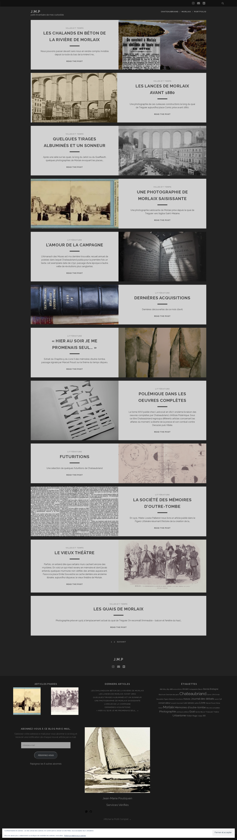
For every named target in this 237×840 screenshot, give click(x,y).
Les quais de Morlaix (118, 609)
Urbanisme (179, 715)
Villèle (200, 716)
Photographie (167, 711)
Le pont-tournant (177, 703)
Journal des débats (202, 698)
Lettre (196, 703)
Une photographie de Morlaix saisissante (117, 701)
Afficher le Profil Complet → (117, 819)
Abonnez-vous (46, 755)
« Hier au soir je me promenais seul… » (117, 711)
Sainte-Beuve (200, 712)
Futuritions (74, 456)
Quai (192, 711)
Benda (206, 689)
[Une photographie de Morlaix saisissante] (27, 701)
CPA (213, 694)
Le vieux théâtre (74, 552)
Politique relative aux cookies (75, 836)
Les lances (189, 703)
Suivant (121, 642)
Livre (202, 702)
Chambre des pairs (172, 694)
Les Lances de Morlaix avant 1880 (117, 694)
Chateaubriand (169, 12)
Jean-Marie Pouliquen (117, 798)
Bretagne (214, 689)
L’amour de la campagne (74, 245)
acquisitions (177, 689)
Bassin (200, 689)
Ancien (185, 689)
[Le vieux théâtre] (64, 701)
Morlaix (186, 12)
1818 (161, 689)
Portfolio (200, 12)
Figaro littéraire (169, 699)
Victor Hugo (192, 715)
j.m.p (35, 11)
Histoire (186, 699)
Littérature (74, 240)
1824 (164, 689)
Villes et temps (75, 28)
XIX (204, 715)
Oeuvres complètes (213, 708)
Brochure (162, 694)
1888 (171, 689)
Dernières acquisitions (162, 297)
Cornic (209, 694)
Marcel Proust (210, 703)
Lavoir (217, 699)
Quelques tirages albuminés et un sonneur (117, 697)
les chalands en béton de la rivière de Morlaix (117, 691)
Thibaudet (209, 712)
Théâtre (216, 712)
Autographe (193, 689)
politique (180, 712)
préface (186, 712)
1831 (168, 689)
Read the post (74, 61)
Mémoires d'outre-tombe (190, 707)
